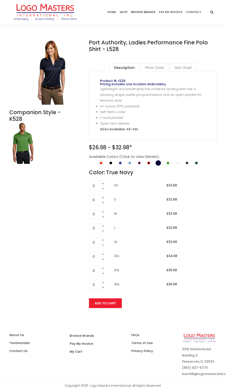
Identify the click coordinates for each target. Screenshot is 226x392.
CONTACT (193, 12)
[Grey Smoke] (187, 163)
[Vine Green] (168, 163)
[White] (177, 163)
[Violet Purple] (139, 163)
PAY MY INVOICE (171, 12)
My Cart (76, 351)
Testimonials (19, 343)
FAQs (135, 335)
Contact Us (18, 351)
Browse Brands (82, 335)
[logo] (45, 12)
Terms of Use (142, 343)
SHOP (124, 12)
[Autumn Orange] (101, 163)
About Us (16, 335)
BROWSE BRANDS (143, 12)
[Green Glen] (196, 163)
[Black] (110, 163)
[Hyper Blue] (120, 163)
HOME (111, 12)
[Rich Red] (148, 163)
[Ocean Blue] (129, 163)
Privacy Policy (142, 351)
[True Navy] (158, 163)
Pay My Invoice (81, 343)
